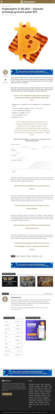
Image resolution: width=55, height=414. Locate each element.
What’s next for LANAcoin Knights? (9, 282)
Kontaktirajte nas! (7, 394)
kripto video (43, 395)
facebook (36, 391)
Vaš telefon (14, 150)
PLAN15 (46, 402)
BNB (42, 386)
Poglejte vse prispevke (48, 293)
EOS (49, 388)
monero (45, 400)
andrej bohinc (32, 384)
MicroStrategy (46, 397)
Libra (36, 397)
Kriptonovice (9, 6)
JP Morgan (43, 393)
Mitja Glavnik (39, 400)
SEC (34, 404)
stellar (37, 404)
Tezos (41, 404)
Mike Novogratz (32, 400)
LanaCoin (31, 397)
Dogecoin (39, 388)
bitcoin (17, 256)
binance (37, 384)
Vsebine (9, 279)
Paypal (36, 402)
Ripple (30, 404)
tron (45, 404)
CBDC (50, 386)
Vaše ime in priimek (16, 144)
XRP (41, 256)
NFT (49, 400)
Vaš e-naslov (14, 155)
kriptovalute (37, 395)
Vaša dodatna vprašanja (16, 160)
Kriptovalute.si (13, 15)
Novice (5, 279)
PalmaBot (31, 402)
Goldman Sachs (48, 391)
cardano (46, 386)
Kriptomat (31, 395)
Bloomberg (23, 256)
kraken (48, 393)
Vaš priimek (34, 149)
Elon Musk (45, 388)
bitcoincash (47, 384)
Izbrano (4, 6)
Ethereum (29, 256)
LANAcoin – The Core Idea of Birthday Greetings (27, 282)
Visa (48, 404)
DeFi (35, 388)
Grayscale (31, 393)
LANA (49, 395)
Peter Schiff (41, 402)
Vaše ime (12, 149)
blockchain (31, 386)
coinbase (31, 388)
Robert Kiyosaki (35, 256)
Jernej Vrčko (37, 393)
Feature (41, 391)
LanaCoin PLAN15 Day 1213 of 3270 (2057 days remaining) (45, 281)
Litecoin (39, 397)
